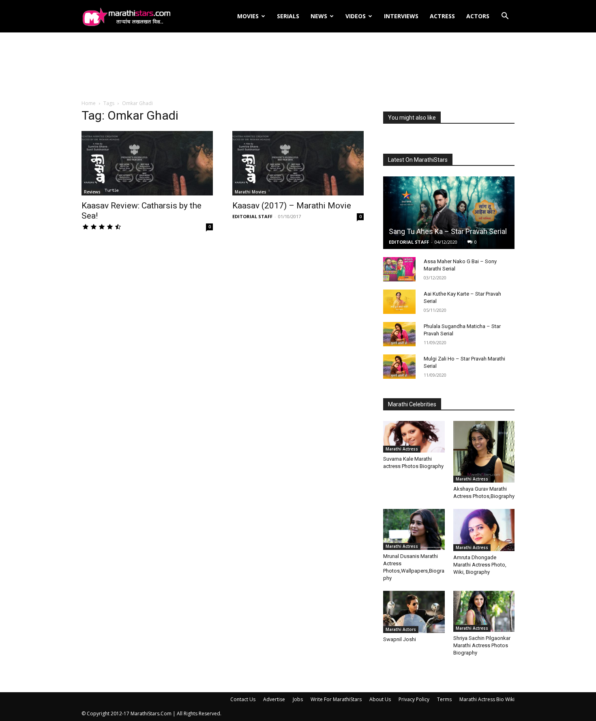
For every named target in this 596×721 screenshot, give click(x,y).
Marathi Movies (250, 192)
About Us (380, 699)
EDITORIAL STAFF (252, 216)
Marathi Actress (402, 449)
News (319, 16)
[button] (505, 17)
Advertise (274, 699)
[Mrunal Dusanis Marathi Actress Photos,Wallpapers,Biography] (414, 529)
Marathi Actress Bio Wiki (487, 699)
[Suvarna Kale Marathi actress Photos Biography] (414, 437)
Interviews (401, 16)
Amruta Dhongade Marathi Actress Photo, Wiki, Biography (479, 564)
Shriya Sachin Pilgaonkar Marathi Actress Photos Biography (481, 645)
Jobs (298, 699)
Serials (288, 16)
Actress (442, 16)
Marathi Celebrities (412, 404)
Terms (444, 699)
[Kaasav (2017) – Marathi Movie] (298, 163)
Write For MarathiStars (336, 699)
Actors (477, 16)
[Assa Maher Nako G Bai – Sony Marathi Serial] (399, 269)
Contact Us (242, 699)
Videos (355, 16)
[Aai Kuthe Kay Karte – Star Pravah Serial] (399, 302)
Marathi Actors (401, 629)
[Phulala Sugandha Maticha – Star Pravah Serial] (399, 334)
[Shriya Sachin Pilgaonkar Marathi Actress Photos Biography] (484, 611)
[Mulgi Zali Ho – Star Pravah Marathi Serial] (399, 366)
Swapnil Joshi (399, 639)
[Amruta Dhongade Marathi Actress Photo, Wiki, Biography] (484, 530)
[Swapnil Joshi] (414, 612)
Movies (248, 16)
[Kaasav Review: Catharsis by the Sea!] (147, 163)
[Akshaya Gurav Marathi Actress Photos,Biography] (484, 452)
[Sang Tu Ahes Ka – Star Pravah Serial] (449, 212)
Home (88, 103)
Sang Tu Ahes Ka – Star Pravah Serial (448, 231)
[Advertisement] (298, 66)
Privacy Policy (414, 699)
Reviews (92, 192)
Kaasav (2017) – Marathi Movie (291, 205)
